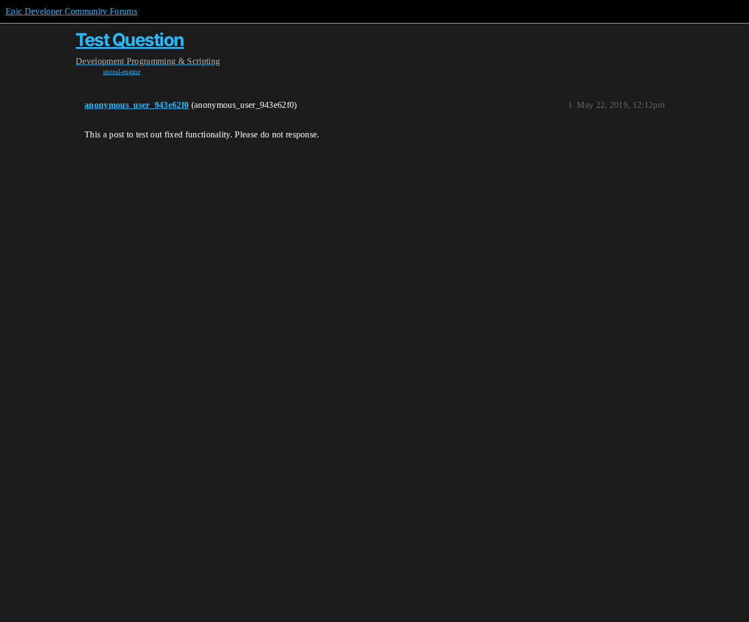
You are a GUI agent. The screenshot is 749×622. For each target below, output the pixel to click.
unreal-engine (121, 72)
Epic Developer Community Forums (71, 11)
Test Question (130, 39)
